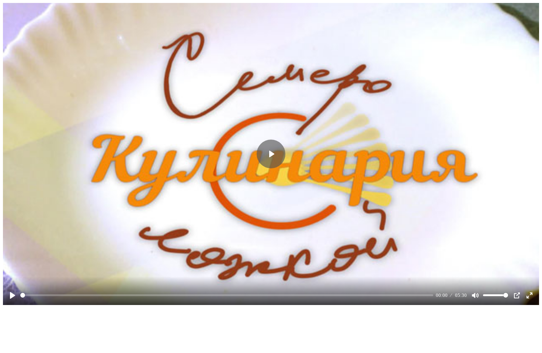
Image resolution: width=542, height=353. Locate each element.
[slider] (226, 295)
